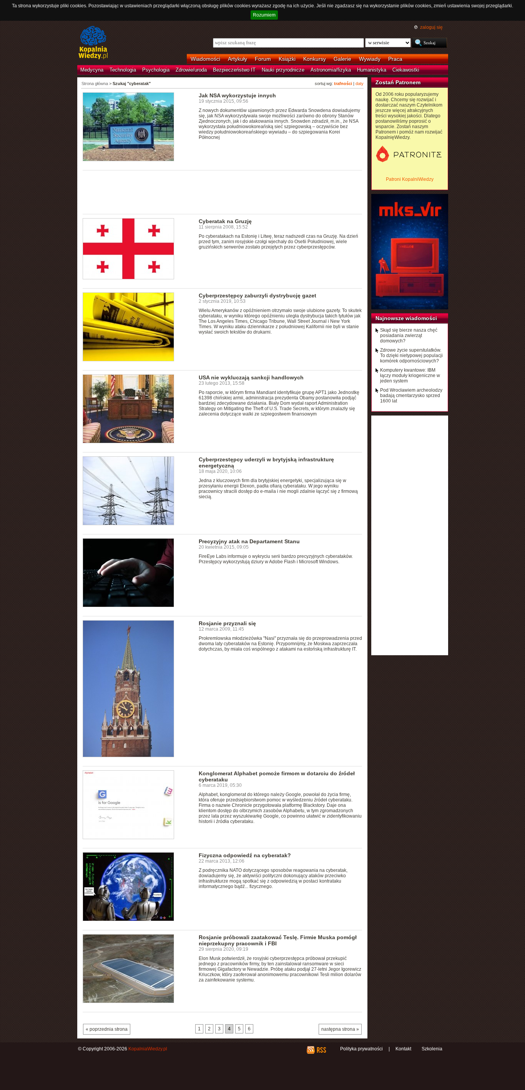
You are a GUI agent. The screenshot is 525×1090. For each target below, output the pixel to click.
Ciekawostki (405, 70)
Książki (287, 59)
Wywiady (369, 59)
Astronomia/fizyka (331, 70)
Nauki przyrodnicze (283, 70)
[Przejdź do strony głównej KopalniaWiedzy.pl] (93, 43)
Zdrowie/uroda (191, 70)
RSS (321, 1050)
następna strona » (340, 1029)
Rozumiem (264, 15)
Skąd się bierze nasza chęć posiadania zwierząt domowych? (408, 335)
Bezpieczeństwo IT (234, 70)
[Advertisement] (222, 191)
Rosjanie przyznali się (227, 623)
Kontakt (403, 1049)
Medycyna (91, 70)
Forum (263, 59)
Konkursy (314, 59)
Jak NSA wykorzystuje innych (237, 95)
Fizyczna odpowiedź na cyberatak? (245, 855)
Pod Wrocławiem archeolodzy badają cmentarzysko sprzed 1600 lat (411, 395)
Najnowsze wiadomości (406, 318)
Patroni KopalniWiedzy (410, 179)
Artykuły (237, 59)
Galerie (342, 59)
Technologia (123, 70)
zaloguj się (431, 27)
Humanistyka (371, 70)
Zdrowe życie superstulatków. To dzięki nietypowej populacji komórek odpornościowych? (411, 355)
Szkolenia (432, 1049)
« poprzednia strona (107, 1029)
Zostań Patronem (397, 82)
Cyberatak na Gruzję (225, 221)
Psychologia (155, 70)
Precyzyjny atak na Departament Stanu (249, 541)
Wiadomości (205, 59)
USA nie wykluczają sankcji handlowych (251, 377)
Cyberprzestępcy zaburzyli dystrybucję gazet (257, 295)
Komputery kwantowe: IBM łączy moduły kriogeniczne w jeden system (410, 375)
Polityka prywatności (361, 1049)
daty (360, 83)
